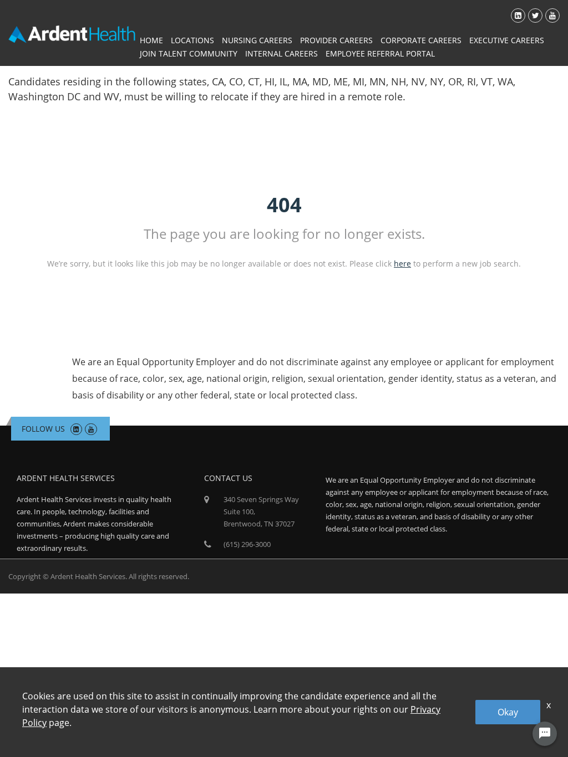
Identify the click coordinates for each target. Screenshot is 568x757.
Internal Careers (281, 53)
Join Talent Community (188, 53)
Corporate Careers (421, 40)
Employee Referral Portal (380, 53)
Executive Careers (506, 40)
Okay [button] (508, 712)
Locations (192, 40)
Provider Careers (336, 40)
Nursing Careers (257, 40)
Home (151, 40)
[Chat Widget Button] (544, 734)
